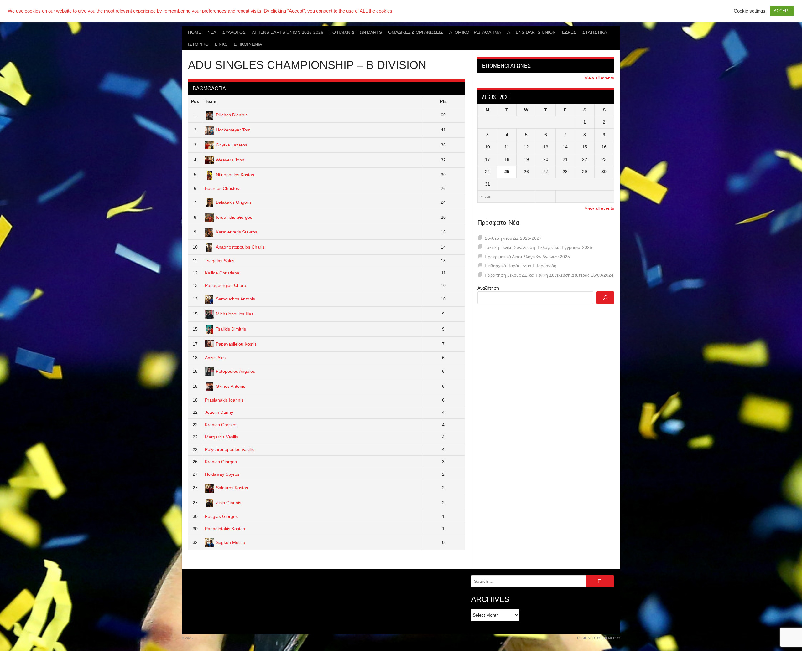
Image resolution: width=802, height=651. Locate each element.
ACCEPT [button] (782, 10)
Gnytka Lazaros (231, 144)
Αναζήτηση (488, 287)
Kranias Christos (221, 424)
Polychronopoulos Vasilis (229, 449)
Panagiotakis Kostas (225, 528)
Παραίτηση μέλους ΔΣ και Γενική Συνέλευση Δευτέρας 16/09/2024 (549, 275)
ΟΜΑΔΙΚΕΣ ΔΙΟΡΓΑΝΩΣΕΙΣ (415, 32)
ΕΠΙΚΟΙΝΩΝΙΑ (248, 44)
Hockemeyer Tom (233, 129)
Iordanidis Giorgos (234, 217)
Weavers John (230, 159)
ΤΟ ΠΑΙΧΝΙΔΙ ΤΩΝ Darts (356, 32)
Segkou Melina (230, 542)
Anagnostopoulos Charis (240, 246)
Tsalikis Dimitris (231, 328)
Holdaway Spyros (222, 474)
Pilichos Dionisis (231, 114)
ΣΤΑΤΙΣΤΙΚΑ (594, 32)
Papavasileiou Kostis (236, 343)
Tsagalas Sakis (219, 260)
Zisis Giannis (228, 502)
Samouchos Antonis (235, 298)
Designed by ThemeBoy (598, 638)
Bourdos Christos (222, 188)
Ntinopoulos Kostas (235, 174)
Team (210, 101)
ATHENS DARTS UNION (531, 32)
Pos (195, 101)
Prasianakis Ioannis (224, 399)
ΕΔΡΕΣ (569, 32)
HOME (194, 32)
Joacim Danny (219, 412)
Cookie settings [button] (749, 10)
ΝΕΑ (211, 32)
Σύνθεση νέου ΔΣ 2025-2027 (513, 238)
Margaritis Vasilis (221, 436)
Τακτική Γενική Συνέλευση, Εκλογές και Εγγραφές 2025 (538, 247)
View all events (599, 77)
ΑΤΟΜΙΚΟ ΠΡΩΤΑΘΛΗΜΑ (475, 32)
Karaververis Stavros (236, 231)
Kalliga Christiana (222, 272)
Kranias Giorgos (221, 461)
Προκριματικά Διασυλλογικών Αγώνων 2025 (527, 256)
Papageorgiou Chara (225, 285)
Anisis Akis (215, 357)
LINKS (221, 44)
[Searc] (605, 297)
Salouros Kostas (232, 487)
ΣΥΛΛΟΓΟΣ (234, 32)
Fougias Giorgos (221, 516)
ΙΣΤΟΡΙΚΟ (198, 44)
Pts (443, 101)
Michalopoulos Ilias (234, 313)
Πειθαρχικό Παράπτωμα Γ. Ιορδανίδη (520, 265)
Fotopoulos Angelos (235, 371)
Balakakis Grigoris (234, 202)
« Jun (486, 196)
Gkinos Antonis (230, 386)
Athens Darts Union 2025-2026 (287, 32)
